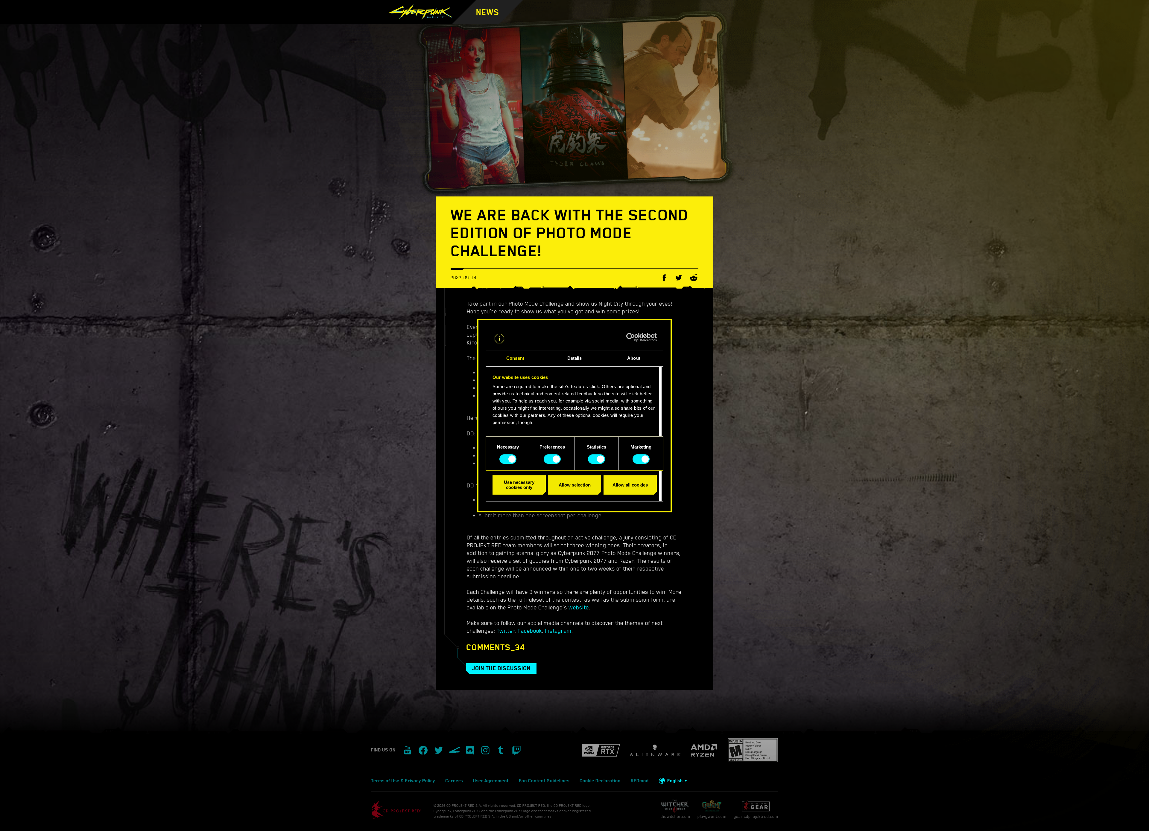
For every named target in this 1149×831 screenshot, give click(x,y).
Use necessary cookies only (519, 485)
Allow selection (575, 484)
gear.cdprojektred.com (756, 816)
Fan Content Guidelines (544, 780)
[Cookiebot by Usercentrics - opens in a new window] (630, 337)
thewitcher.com (675, 816)
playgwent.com (711, 816)
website (579, 607)
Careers (454, 780)
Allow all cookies (630, 484)
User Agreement (491, 780)
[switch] (552, 459)
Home (519, 21)
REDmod (640, 780)
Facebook (530, 630)
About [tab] (633, 358)
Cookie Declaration (600, 780)
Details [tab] (574, 358)
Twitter (506, 630)
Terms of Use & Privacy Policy (403, 780)
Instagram (558, 630)
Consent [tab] (515, 358)
